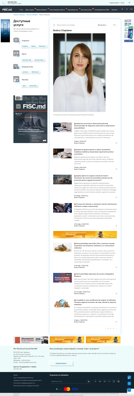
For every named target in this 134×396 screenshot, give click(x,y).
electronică (33, 86)
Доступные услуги (87, 9)
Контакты (114, 10)
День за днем (31, 9)
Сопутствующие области (58, 9)
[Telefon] (3, 3)
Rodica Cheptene (44, 14)
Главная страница (19, 14)
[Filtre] (131, 9)
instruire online (39, 60)
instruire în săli (26, 60)
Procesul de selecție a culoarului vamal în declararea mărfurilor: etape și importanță (95, 205)
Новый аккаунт (114, 3)
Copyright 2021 (16, 395)
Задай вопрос (61, 363)
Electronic (42, 46)
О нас (21, 10)
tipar (24, 86)
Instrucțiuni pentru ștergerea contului (26, 385)
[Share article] (116, 143)
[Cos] (127, 9)
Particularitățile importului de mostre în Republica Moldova (94, 275)
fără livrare (35, 72)
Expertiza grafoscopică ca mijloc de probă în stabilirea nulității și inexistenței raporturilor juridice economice (94, 152)
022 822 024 (12, 2)
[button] (128, 377)
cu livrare (25, 72)
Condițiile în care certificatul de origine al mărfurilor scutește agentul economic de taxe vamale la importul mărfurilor (95, 302)
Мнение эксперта (42, 9)
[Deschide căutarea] (122, 9)
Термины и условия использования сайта (27, 380)
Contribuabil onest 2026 (101, 10)
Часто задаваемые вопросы (23, 378)
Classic (33, 46)
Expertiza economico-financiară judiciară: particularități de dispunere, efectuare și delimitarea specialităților (94, 126)
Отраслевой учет (73, 9)
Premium (25, 46)
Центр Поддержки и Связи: (24, 367)
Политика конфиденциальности (24, 383)
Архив (15, 375)
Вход (122, 3)
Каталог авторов (32, 14)
